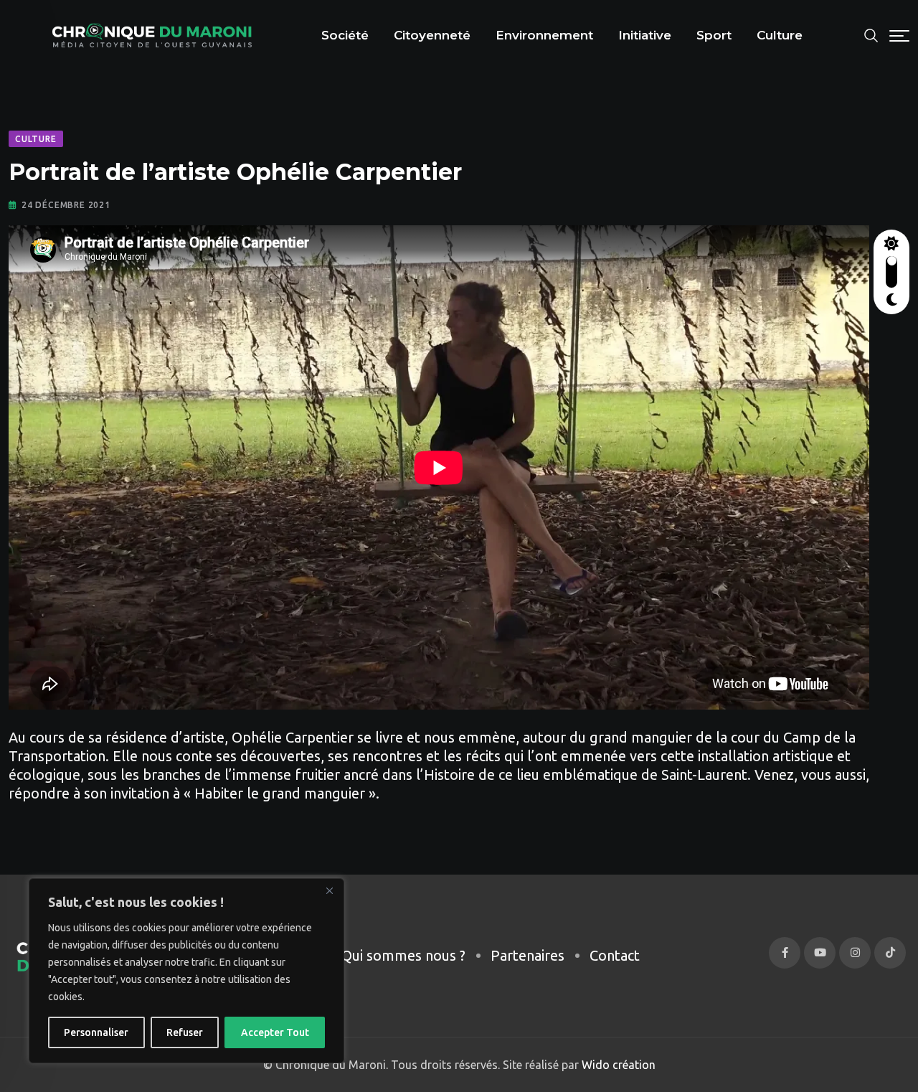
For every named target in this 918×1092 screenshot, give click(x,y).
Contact (615, 955)
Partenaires (527, 955)
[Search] (871, 34)
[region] (186, 970)
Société (345, 35)
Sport (714, 35)
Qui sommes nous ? (403, 955)
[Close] (329, 890)
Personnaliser (96, 1032)
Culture (780, 35)
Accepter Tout (275, 1032)
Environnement (544, 35)
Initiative (644, 35)
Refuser (184, 1032)
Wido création (617, 1064)
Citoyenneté (432, 35)
